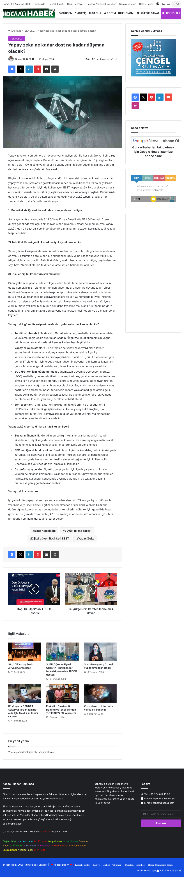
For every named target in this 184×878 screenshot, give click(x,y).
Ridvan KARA (22, 59)
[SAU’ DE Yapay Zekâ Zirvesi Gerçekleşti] (24, 652)
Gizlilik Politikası (112, 864)
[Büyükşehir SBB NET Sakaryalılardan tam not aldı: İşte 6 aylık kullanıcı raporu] (24, 693)
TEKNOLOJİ (172, 13)
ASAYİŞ (81, 13)
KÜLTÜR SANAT (149, 13)
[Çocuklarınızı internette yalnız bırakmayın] (100, 693)
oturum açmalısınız (44, 752)
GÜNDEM (67, 13)
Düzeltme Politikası (135, 864)
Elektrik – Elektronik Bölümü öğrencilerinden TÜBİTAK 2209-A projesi (61, 709)
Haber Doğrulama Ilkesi (160, 864)
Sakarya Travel (75, 4)
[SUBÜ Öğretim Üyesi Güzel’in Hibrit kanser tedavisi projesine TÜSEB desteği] (62, 652)
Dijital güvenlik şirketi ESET (50, 538)
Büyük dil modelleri (78, 531)
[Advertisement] (153, 273)
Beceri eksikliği (45, 531)
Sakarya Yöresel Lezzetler (101, 4)
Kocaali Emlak (56, 4)
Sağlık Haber (146, 4)
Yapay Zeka (86, 538)
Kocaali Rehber (127, 4)
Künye (96, 864)
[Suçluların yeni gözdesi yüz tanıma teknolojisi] (100, 652)
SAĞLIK (96, 13)
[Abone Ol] (156, 140)
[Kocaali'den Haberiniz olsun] (29, 13)
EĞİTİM (111, 13)
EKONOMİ (128, 13)
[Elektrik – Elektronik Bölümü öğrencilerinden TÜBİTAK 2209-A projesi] (62, 693)
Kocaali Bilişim (61, 864)
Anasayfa (40, 4)
